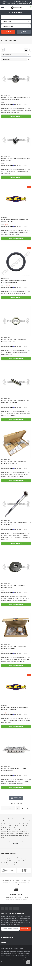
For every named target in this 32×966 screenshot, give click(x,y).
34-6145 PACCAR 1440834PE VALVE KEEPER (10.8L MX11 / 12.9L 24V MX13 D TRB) (14, 708)
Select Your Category (16, 12)
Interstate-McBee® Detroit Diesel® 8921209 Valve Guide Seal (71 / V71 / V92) (15, 159)
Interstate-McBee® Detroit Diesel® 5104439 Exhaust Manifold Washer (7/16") (14, 586)
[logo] (16, 7)
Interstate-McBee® (5, 95)
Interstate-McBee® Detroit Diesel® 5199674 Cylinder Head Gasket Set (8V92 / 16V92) (14, 462)
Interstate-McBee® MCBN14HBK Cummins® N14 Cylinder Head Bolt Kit (13, 769)
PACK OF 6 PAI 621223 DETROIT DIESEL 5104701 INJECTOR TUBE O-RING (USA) (13, 281)
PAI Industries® (5, 278)
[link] (16, 79)
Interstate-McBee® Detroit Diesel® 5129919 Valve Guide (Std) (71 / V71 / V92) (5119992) (15, 401)
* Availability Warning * (16, 238)
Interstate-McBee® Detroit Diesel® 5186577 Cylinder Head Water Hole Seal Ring (14, 340)
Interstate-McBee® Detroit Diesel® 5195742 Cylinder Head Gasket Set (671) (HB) (14, 647)
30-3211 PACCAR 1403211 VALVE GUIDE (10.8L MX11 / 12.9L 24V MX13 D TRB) (15, 220)
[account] (26, 7)
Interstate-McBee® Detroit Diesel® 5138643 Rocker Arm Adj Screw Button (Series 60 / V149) (15, 98)
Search (8, 32)
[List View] (26, 50)
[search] (7, 7)
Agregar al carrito (16, 116)
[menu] (2, 7)
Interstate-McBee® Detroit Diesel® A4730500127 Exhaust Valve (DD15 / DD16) (16, 523)
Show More (17, 798)
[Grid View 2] (29, 50)
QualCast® (4, 217)
